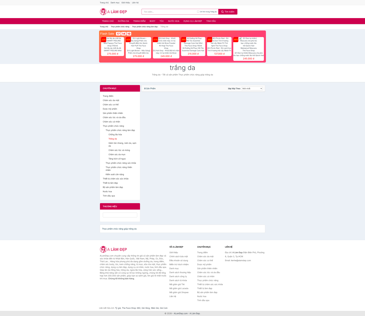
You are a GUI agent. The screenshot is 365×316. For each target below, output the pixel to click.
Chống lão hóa (115, 134)
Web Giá (155, 308)
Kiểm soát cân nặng (115, 174)
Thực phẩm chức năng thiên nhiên (119, 168)
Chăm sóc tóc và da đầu (114, 117)
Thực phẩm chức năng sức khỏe (121, 163)
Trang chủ (104, 2)
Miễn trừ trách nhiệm (179, 264)
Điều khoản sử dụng (178, 260)
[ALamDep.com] (113, 11)
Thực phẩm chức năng (120, 27)
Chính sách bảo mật (178, 256)
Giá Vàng (146, 308)
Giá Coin (164, 308)
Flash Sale (107, 33)
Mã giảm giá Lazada (178, 288)
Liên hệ (135, 2)
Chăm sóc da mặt (111, 100)
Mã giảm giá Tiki (177, 284)
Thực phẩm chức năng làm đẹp (145, 27)
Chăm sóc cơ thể (110, 104)
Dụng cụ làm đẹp (192, 21)
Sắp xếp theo (234, 88)
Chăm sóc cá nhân (111, 121)
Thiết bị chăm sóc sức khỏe (115, 178)
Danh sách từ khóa (178, 280)
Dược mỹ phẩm (110, 109)
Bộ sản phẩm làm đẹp (113, 187)
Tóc (162, 21)
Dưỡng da (123, 21)
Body (152, 21)
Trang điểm (139, 21)
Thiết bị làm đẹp (110, 183)
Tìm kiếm (229, 11)
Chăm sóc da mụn (117, 154)
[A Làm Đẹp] (114, 249)
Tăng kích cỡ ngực (117, 158)
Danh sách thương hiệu (180, 272)
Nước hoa (173, 21)
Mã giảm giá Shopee (178, 292)
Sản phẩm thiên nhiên (113, 113)
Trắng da (113, 138)
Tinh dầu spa (109, 195)
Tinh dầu (211, 21)
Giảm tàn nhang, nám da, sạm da (122, 144)
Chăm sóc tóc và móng (119, 150)
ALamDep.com (181, 313)
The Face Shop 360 (131, 308)
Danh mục (115, 2)
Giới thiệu (125, 2)
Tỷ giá (118, 308)
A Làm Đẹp (195, 313)
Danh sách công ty (178, 276)
